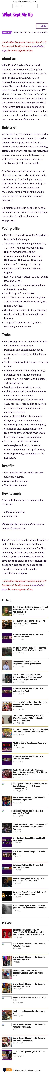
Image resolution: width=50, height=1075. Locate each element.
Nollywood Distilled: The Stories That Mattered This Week (28, 635)
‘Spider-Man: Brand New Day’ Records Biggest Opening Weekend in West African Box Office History (30, 772)
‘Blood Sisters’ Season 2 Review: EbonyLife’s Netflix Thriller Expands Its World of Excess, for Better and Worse (28, 932)
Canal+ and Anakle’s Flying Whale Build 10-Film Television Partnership (29, 893)
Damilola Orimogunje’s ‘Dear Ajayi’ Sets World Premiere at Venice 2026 (28, 879)
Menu (43, 26)
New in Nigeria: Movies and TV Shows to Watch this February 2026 (29, 1039)
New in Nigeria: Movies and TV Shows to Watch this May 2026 (29, 958)
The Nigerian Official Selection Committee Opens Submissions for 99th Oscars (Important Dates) (30, 786)
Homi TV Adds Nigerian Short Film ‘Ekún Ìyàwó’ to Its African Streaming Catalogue (29, 906)
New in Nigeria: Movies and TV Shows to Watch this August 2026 (29, 798)
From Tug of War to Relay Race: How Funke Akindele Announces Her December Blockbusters (30, 704)
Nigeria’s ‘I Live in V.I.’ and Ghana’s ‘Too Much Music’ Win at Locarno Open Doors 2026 (30, 730)
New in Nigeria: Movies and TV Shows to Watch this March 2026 (29, 1025)
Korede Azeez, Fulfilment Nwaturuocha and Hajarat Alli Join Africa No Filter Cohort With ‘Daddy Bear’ (30, 609)
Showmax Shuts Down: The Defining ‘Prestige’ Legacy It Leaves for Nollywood (29, 971)
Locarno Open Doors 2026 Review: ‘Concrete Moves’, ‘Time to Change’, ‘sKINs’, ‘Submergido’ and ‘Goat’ (27, 677)
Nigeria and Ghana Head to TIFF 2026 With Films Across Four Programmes (29, 622)
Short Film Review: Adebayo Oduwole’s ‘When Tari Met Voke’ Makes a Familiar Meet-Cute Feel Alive (28, 718)
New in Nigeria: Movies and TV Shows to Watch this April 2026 (29, 985)
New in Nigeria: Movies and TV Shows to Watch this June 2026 (29, 944)
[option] (31, 32)
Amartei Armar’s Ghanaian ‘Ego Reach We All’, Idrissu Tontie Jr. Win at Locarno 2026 (29, 649)
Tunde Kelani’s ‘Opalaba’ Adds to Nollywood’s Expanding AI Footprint (27, 662)
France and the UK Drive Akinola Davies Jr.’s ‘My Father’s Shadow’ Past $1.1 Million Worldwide (30, 826)
